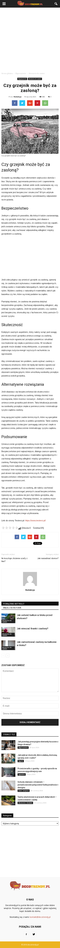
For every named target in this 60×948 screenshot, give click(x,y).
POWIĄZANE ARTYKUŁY (13, 604)
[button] (56, 4)
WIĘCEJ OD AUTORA (12, 608)
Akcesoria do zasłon (35, 79)
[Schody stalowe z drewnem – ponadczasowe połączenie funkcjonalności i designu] (8, 785)
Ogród (20, 761)
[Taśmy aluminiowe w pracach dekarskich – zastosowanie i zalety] (8, 800)
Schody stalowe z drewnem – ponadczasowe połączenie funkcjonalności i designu (38, 785)
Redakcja (17, 97)
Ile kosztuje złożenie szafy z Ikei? (14, 560)
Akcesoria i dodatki (25, 803)
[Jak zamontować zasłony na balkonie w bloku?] (8, 645)
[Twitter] (34, 934)
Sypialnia (21, 774)
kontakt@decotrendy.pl (40, 917)
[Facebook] (26, 934)
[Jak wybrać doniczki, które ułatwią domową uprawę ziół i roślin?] (8, 758)
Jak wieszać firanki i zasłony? (32, 628)
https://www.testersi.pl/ (35, 520)
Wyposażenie (22, 79)
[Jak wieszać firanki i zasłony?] (8, 632)
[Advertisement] (30, 39)
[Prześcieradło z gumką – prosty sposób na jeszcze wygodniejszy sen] (8, 772)
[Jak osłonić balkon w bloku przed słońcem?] (8, 618)
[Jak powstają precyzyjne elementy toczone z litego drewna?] (8, 745)
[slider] (9, 527)
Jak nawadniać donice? (48, 558)
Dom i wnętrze (23, 791)
